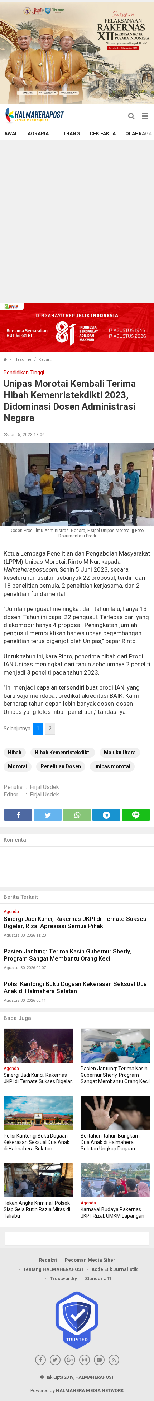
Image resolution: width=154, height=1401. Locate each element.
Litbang (69, 134)
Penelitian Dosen (60, 766)
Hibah (14, 752)
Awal (11, 134)
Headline (23, 359)
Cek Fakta (103, 134)
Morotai (17, 766)
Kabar (44, 359)
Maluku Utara (120, 752)
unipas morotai (112, 766)
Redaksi (48, 1260)
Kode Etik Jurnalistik (115, 1269)
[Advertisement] (77, 220)
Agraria (38, 134)
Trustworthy (63, 1278)
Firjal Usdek (44, 787)
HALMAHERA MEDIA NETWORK (90, 1390)
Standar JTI (98, 1278)
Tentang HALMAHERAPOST (53, 1269)
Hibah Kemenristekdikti (63, 752)
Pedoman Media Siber (90, 1260)
